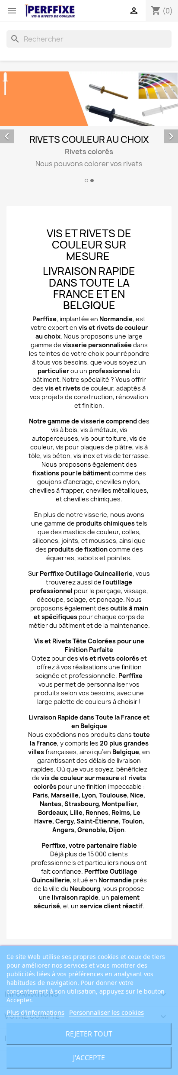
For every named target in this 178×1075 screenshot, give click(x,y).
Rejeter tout (89, 1034)
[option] (89, 128)
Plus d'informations (35, 1012)
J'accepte (89, 1057)
